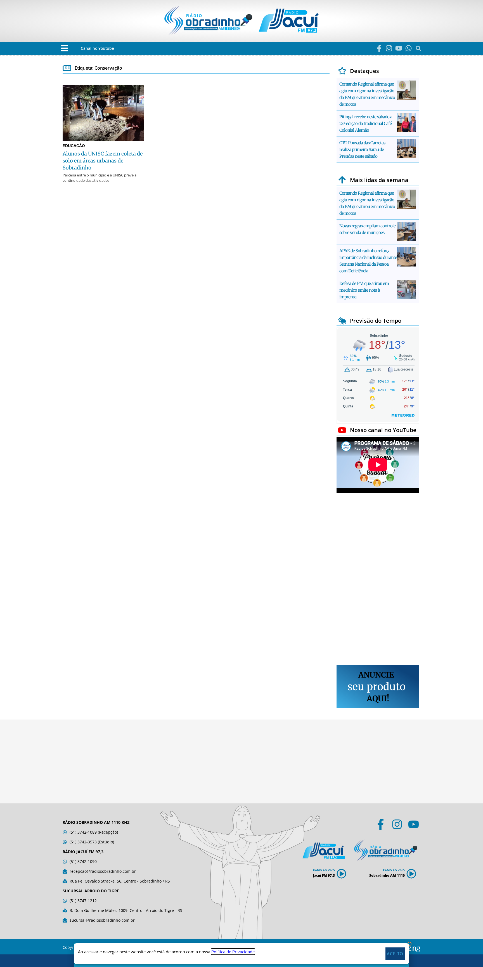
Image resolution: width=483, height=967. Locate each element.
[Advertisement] (378, 580)
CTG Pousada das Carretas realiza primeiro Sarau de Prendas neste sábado (362, 149)
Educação (74, 145)
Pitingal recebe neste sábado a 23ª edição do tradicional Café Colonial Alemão (365, 123)
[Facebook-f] (379, 48)
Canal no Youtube (97, 48)
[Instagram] (388, 48)
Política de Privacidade (233, 951)
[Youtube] (398, 48)
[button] (65, 48)
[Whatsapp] (408, 48)
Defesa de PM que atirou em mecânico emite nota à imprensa (364, 290)
